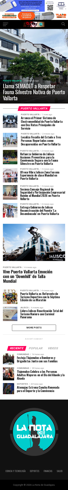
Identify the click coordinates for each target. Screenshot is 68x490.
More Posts (34, 327)
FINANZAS (48, 471)
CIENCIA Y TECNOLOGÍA (15, 471)
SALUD (60, 471)
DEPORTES (34, 471)
